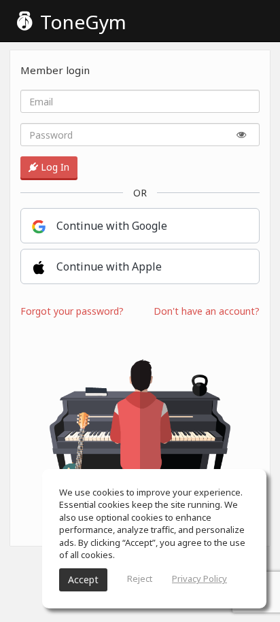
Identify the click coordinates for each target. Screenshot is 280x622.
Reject (139, 578)
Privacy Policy (199, 578)
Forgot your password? (72, 311)
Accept (83, 579)
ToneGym (80, 22)
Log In (53, 166)
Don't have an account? (207, 311)
